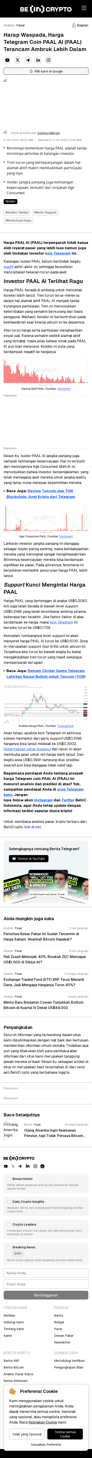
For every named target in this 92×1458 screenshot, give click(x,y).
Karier (8, 1335)
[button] (46, 1183)
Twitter (68, 800)
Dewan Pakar (63, 1335)
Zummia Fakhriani (48, 133)
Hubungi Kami (14, 1322)
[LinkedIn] (38, 60)
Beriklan (9, 1315)
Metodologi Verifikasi (69, 1360)
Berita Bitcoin (14, 1367)
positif (9, 266)
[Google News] (42, 1166)
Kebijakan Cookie (43, 1422)
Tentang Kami (14, 1329)
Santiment (64, 389)
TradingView (65, 726)
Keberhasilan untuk (20, 749)
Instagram (43, 800)
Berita (58, 1315)
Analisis (9, 25)
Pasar (21, 25)
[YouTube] (7, 60)
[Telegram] (28, 60)
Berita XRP (11, 1360)
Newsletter (62, 1342)
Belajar (59, 1322)
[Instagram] (48, 60)
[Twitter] (17, 60)
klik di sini (32, 827)
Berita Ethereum (16, 1381)
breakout (44, 749)
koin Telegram (58, 253)
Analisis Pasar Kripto (18, 1374)
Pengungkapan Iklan (68, 1367)
